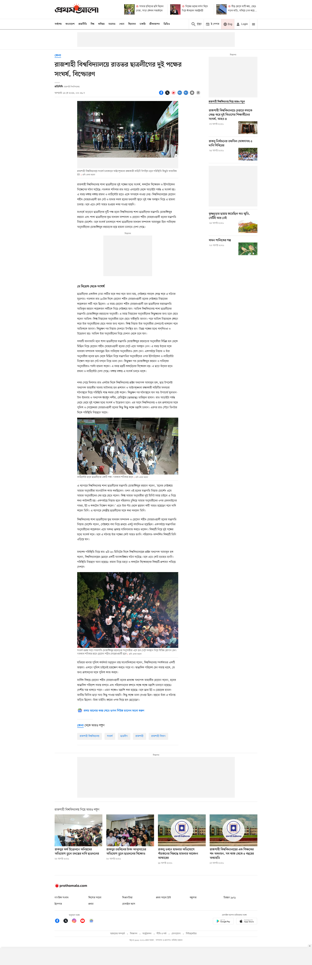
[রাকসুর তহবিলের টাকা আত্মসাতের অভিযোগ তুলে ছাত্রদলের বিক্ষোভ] (130, 830)
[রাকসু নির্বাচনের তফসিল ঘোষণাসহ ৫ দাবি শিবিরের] (247, 154)
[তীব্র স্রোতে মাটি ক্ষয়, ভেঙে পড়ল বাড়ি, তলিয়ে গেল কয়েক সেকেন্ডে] (221, 9)
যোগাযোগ (176, 933)
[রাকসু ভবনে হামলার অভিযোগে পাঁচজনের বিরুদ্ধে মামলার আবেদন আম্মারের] (182, 830)
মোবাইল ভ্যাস (128, 904)
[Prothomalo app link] (223, 922)
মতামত (112, 24)
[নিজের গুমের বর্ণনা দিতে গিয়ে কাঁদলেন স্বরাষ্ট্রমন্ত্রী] (175, 9)
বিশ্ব (92, 24)
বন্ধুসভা (193, 897)
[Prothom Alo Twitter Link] (67, 921)
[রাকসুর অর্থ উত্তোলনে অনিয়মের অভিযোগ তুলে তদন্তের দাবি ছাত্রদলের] (78, 830)
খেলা (121, 24)
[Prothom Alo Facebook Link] (59, 921)
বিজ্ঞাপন (133, 933)
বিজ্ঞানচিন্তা (127, 897)
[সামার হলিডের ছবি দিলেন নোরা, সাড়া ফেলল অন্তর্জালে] (129, 9)
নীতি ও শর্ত (161, 933)
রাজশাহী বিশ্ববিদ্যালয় (89, 736)
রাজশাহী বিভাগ (158, 736)
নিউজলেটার (191, 933)
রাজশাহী (139, 736)
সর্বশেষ (58, 24)
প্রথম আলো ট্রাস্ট (163, 897)
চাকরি (142, 24)
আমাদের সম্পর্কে (117, 933)
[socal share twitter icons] (168, 94)
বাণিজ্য (101, 24)
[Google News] (91, 921)
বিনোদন (132, 24)
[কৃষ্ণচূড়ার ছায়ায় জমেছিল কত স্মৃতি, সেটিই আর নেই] (247, 226)
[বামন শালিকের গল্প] (247, 248)
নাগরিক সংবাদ (61, 897)
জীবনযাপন (154, 24)
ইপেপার (58, 904)
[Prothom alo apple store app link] (246, 922)
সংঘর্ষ (110, 736)
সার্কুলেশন (147, 933)
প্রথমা (91, 904)
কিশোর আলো (94, 897)
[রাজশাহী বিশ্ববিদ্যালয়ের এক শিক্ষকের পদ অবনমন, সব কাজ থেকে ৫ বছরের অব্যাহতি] (233, 830)
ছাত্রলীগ (124, 736)
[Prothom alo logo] (71, 887)
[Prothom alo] (76, 9)
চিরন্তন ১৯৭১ (230, 897)
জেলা (58, 55)
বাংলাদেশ (70, 24)
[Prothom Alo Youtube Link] (84, 921)
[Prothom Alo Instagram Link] (76, 921)
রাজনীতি (82, 24)
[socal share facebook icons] (162, 94)
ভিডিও (167, 24)
